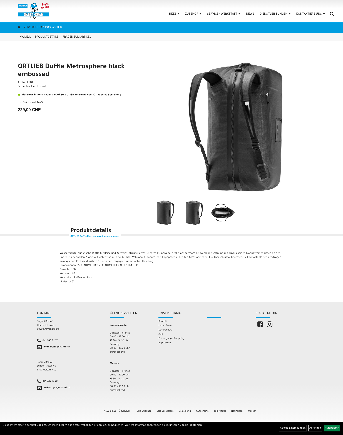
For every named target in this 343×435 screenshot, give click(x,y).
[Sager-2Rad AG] (33, 11)
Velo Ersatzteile (165, 411)
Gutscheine (202, 411)
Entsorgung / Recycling (171, 338)
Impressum (164, 343)
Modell (25, 37)
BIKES (172, 14)
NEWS (250, 14)
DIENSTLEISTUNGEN (273, 14)
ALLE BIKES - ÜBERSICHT (117, 411)
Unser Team (165, 325)
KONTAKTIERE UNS (309, 14)
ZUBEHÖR (191, 14)
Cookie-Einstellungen (293, 428)
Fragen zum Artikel (77, 37)
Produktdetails (46, 37)
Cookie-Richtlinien (191, 425)
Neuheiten (237, 411)
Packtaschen (53, 27)
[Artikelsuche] (332, 15)
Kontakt (162, 321)
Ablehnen (315, 428)
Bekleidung (185, 411)
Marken (252, 411)
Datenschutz (165, 330)
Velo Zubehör (33, 27)
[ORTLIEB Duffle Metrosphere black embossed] (235, 127)
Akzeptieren (332, 428)
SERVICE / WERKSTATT (222, 14)
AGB (160, 334)
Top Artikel (220, 411)
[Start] (19, 27)
